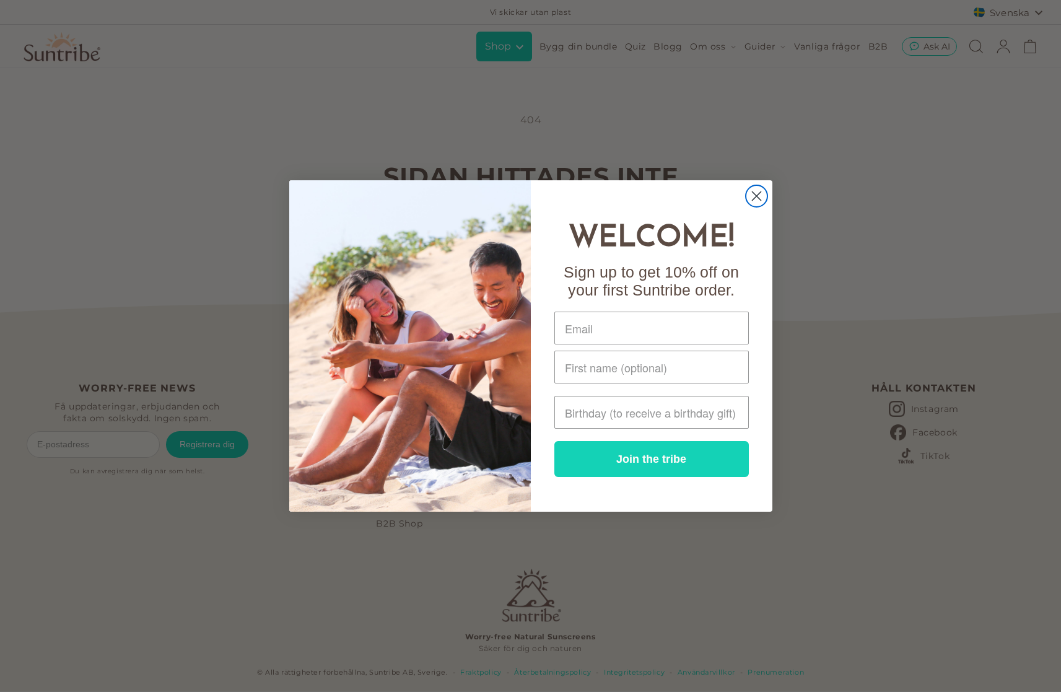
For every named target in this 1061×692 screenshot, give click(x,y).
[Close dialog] (756, 196)
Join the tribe (651, 459)
